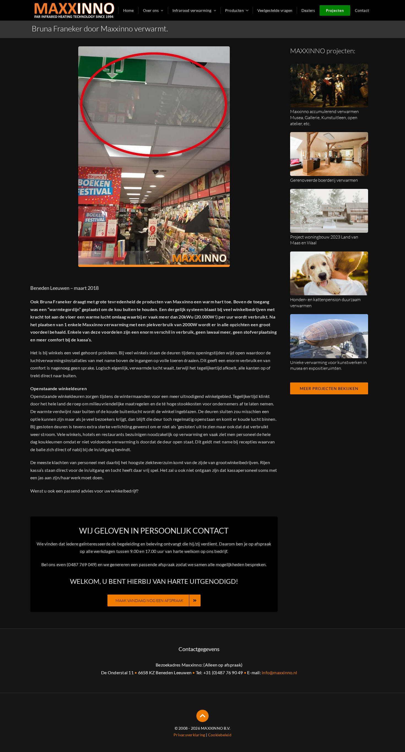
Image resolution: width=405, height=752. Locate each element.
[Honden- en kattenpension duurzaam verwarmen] (329, 255)
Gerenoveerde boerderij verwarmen (324, 180)
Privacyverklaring (189, 734)
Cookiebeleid (219, 734)
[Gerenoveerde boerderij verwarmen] (329, 135)
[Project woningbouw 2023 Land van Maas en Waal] (329, 192)
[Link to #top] (202, 716)
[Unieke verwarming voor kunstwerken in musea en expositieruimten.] (329, 317)
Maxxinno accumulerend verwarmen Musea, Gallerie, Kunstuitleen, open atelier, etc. (324, 117)
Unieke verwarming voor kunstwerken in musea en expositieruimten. (328, 365)
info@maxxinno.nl (279, 672)
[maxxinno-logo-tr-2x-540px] (74, 4)
